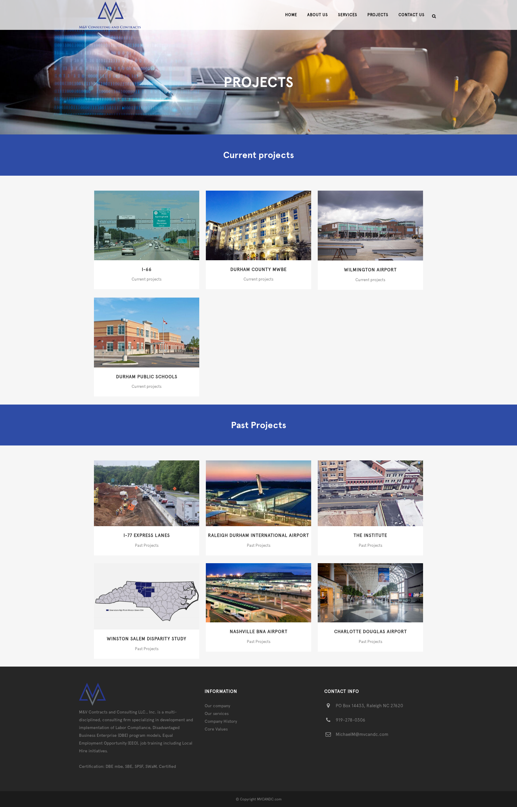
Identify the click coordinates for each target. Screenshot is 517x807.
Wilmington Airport (370, 269)
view (159, 225)
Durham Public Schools (146, 376)
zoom (134, 225)
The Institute (370, 535)
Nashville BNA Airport (259, 631)
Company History (221, 721)
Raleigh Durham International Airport (258, 535)
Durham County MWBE (258, 269)
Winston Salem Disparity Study (146, 638)
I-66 (147, 269)
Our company (217, 705)
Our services (217, 713)
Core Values (216, 729)
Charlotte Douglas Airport (370, 631)
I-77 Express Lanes (147, 535)
